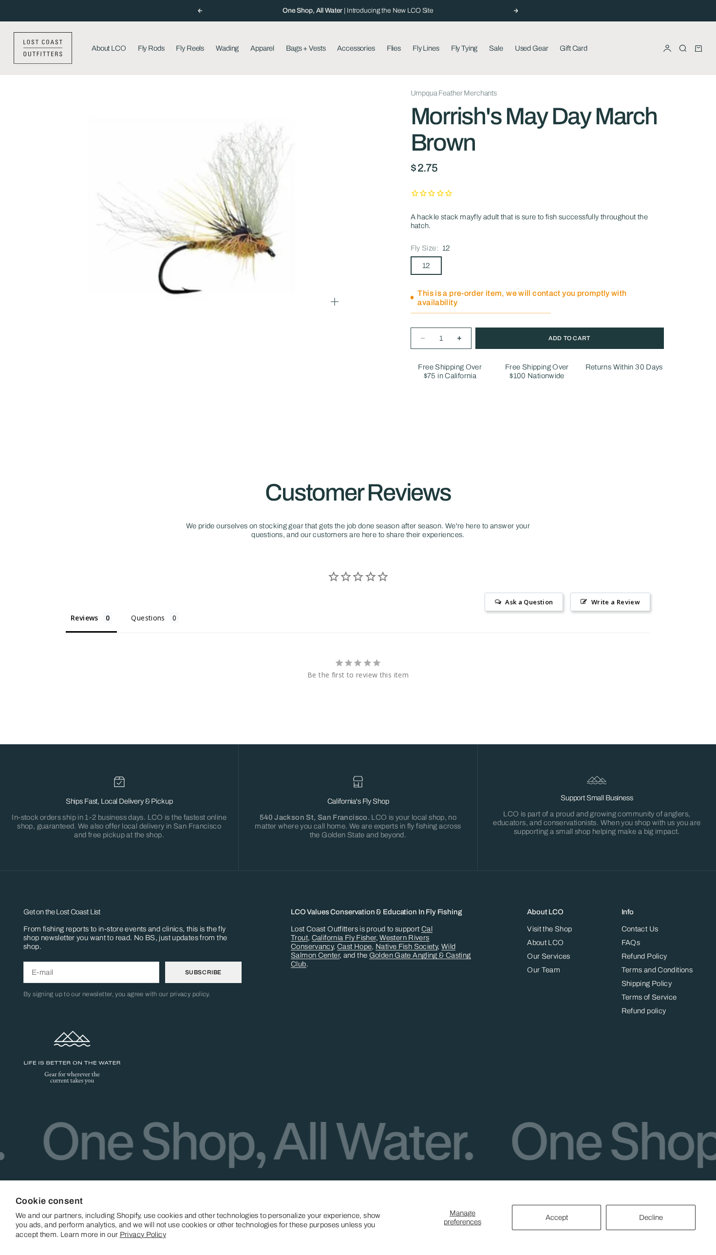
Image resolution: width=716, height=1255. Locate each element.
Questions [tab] (148, 617)
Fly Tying (464, 48)
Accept (557, 1217)
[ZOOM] (334, 301)
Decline (651, 1217)
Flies (394, 48)
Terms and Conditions (657, 970)
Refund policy (644, 1011)
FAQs (631, 942)
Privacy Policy (143, 1234)
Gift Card (573, 48)
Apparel (262, 48)
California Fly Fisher (344, 938)
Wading (227, 48)
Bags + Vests (305, 48)
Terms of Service (649, 997)
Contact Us (640, 929)
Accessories (356, 48)
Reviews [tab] (84, 617)
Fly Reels (190, 48)
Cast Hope (354, 946)
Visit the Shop (549, 929)
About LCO (109, 48)
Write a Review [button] (615, 602)
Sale (496, 48)
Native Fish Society (406, 946)
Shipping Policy (647, 983)
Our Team (543, 970)
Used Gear (531, 48)
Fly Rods (151, 48)
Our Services (548, 956)
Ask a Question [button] (529, 602)
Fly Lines (426, 48)
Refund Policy (644, 956)
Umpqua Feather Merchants (454, 93)
